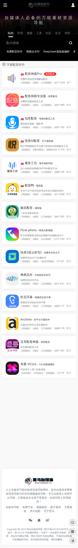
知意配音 (38, 118)
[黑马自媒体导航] (39, 5)
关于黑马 (49, 511)
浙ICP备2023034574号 (56, 529)
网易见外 (35, 275)
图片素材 (55, 507)
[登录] (73, 5)
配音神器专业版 (39, 96)
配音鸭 (32, 185)
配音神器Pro (38, 74)
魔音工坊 (37, 163)
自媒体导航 (12, 507)
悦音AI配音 (37, 141)
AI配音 (35, 83)
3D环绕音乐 (38, 373)
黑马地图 (35, 511)
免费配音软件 (15, 51)
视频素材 (41, 507)
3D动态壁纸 (26, 373)
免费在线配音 (38, 150)
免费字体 (27, 507)
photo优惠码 (46, 239)
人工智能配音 (46, 83)
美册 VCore (37, 364)
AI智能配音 (26, 83)
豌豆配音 (31, 208)
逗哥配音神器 (35, 342)
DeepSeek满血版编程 (56, 51)
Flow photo (36, 230)
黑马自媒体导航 (35, 529)
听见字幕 (35, 297)
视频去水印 (33, 51)
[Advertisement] (39, 425)
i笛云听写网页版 (47, 261)
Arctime (35, 319)
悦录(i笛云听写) (40, 252)
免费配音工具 (52, 150)
